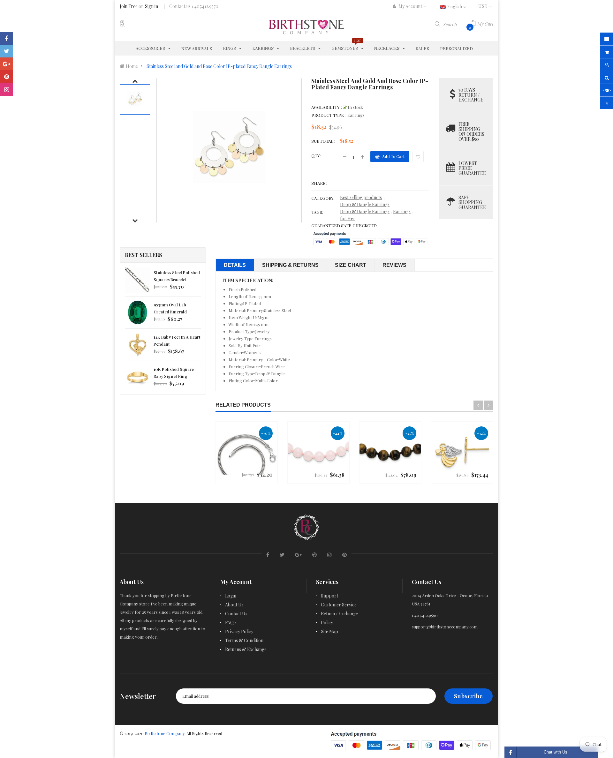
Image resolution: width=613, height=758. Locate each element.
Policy (327, 622)
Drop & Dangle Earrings (365, 204)
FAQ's (231, 622)
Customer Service (339, 605)
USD (485, 6)
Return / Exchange (339, 614)
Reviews (394, 265)
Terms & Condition (244, 640)
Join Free (129, 6)
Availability (325, 107)
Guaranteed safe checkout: (344, 225)
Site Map (329, 631)
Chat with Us (555, 752)
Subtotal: (323, 141)
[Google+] (6, 63)
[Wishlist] (418, 156)
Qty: (316, 155)
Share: (319, 183)
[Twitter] (6, 51)
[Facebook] (6, 38)
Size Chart (350, 265)
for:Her (347, 218)
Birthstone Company (165, 733)
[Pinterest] (6, 76)
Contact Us (236, 614)
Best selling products (361, 197)
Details (235, 265)
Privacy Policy (239, 631)
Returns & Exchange (246, 649)
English (455, 7)
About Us (234, 605)
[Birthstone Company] (306, 526)
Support (329, 596)
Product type (327, 115)
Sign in (151, 6)
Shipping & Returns (290, 265)
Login (230, 596)
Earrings (402, 211)
